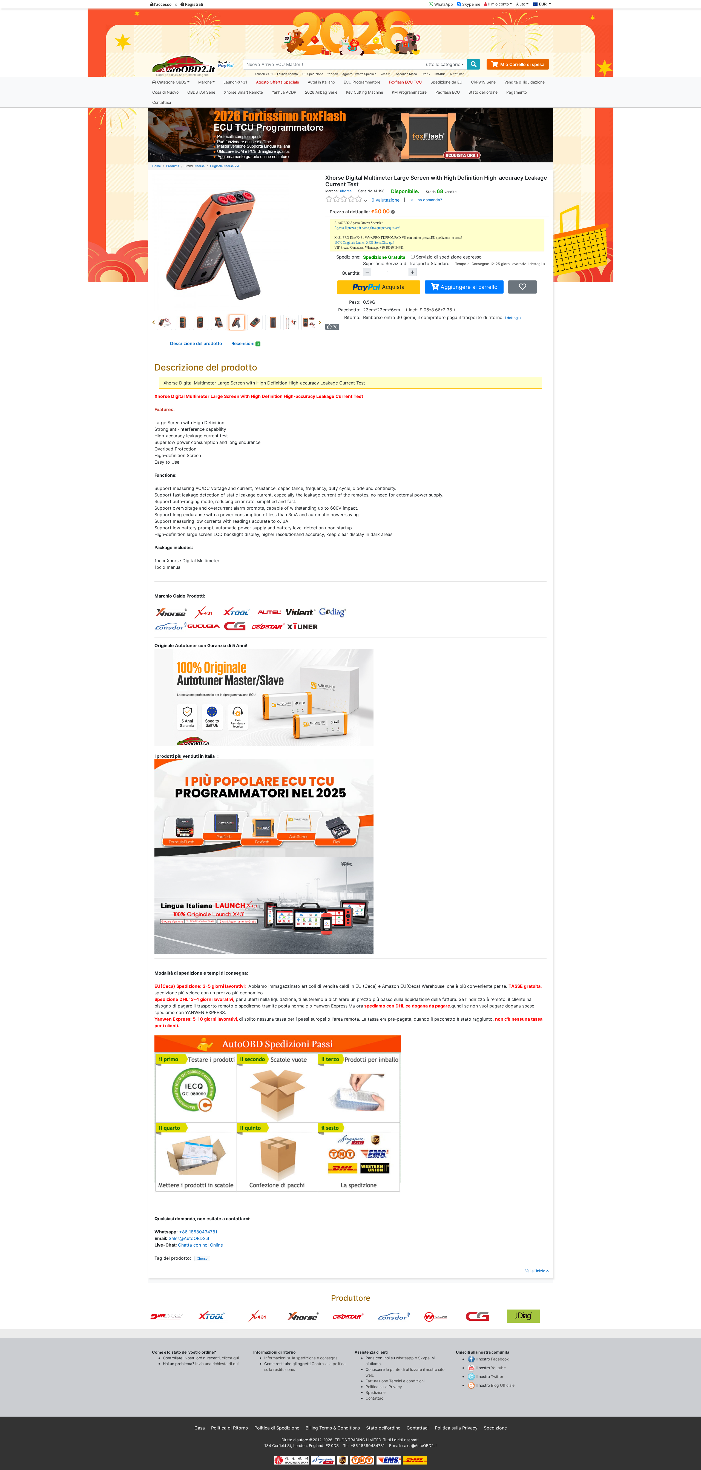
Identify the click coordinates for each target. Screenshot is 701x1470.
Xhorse (199, 166)
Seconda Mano (406, 74)
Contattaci (161, 102)
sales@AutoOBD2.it (419, 1445)
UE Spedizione (312, 74)
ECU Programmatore (362, 82)
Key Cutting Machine (364, 92)
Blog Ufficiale (503, 1385)
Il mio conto (498, 4)
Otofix (425, 74)
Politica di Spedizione (276, 1428)
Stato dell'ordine (483, 92)
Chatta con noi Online (200, 1245)
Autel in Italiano (321, 82)
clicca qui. (231, 1358)
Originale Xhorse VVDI (225, 166)
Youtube (498, 1367)
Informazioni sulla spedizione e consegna (301, 1358)
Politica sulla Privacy (384, 1386)
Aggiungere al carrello (468, 287)
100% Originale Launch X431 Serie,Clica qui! (364, 243)
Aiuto (520, 4)
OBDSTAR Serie (201, 92)
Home (156, 166)
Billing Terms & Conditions (333, 1428)
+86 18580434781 (198, 1231)
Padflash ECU (447, 92)
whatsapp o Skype (412, 1358)
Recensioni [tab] (245, 343)
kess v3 (386, 74)
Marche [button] (205, 82)
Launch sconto (287, 74)
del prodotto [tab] (196, 343)
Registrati (193, 4)
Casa (199, 1428)
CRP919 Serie (483, 82)
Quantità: (351, 273)
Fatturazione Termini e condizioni (395, 1381)
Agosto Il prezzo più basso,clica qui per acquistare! (367, 228)
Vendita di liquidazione (524, 82)
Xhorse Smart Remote (243, 92)
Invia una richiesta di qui (217, 1363)
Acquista (392, 287)
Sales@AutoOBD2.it (189, 1238)
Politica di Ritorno (229, 1428)
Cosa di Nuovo (165, 92)
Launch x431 (264, 74)
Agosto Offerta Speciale (359, 74)
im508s (440, 74)
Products (172, 166)
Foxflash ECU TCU (405, 82)
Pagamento (516, 92)
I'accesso (162, 4)
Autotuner (457, 74)
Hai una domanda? (425, 199)
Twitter (497, 1376)
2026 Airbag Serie (321, 92)
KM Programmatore (409, 92)
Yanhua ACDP (284, 92)
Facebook (500, 1359)
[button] (154, 322)
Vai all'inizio (535, 1270)
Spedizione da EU (446, 82)
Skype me (470, 4)
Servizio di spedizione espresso (449, 257)
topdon (332, 74)
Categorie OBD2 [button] (171, 82)
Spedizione (376, 1392)
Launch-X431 (235, 82)
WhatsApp (443, 4)
